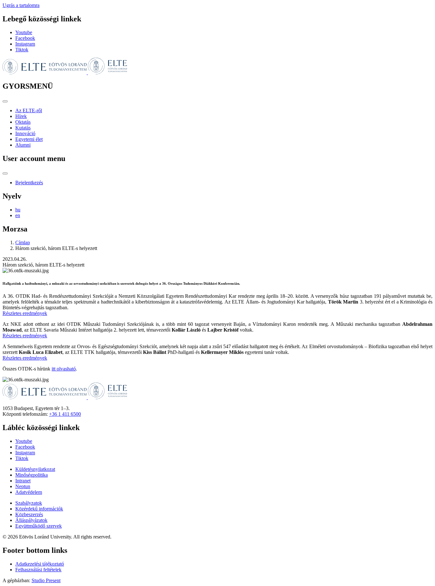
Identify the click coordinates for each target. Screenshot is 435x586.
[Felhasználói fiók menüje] (5, 173)
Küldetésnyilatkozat (35, 469)
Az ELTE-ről (28, 110)
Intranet (23, 480)
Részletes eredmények (25, 313)
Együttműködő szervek (38, 526)
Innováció (25, 133)
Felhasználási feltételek (38, 569)
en (17, 215)
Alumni (23, 145)
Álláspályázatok (31, 520)
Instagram (25, 44)
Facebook (25, 38)
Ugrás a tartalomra (21, 5)
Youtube (23, 32)
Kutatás (23, 127)
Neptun (22, 486)
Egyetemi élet (29, 139)
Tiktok (21, 49)
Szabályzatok (28, 503)
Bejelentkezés (29, 182)
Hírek (21, 116)
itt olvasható (64, 368)
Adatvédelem (28, 492)
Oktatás (23, 122)
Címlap (22, 242)
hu (17, 209)
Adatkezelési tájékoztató (39, 564)
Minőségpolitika (31, 475)
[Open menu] (5, 101)
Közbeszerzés (29, 514)
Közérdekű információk (39, 508)
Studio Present (46, 580)
